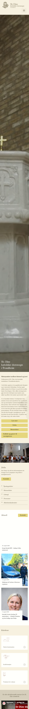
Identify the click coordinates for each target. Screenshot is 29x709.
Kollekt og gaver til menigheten (10, 435)
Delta (15, 425)
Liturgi (6, 494)
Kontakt (6, 479)
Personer (7, 498)
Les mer (15, 421)
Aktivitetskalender (10, 503)
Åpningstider (8, 486)
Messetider (14, 429)
